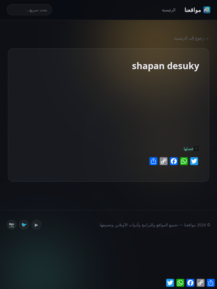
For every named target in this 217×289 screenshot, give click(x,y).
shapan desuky (103, 88)
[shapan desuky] (164, 77)
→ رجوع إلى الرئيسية (191, 38)
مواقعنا (193, 10)
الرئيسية (168, 9)
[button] (191, 148)
